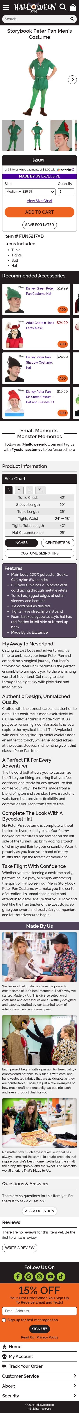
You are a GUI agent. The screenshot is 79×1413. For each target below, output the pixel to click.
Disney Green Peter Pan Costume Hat (40, 291)
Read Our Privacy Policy (39, 1337)
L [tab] (30, 490)
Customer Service (20, 1376)
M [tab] (19, 490)
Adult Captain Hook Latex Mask (40, 325)
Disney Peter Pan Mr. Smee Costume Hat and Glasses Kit (40, 397)
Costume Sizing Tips (40, 553)
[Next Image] (72, 79)
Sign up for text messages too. (33, 1320)
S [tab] (8, 490)
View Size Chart (39, 201)
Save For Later (39, 225)
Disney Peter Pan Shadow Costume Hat (39, 362)
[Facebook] (18, 1276)
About (8, 1386)
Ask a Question (39, 1211)
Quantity (65, 184)
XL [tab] (40, 490)
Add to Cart (39, 212)
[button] (73, 7)
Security (10, 1396)
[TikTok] (61, 1276)
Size (8, 184)
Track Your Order (26, 1366)
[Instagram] (39, 1276)
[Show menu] (6, 7)
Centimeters (57, 543)
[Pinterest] (28, 1276)
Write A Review (19, 1248)
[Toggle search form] (63, 7)
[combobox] (35, 19)
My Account (21, 1356)
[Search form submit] (72, 19)
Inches (21, 543)
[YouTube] (50, 1276)
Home (15, 1346)
